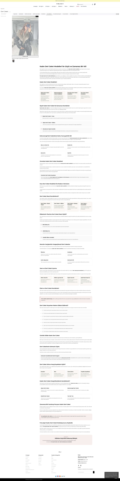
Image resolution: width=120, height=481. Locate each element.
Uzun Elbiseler (53, 472)
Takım (65, 6)
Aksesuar (72, 6)
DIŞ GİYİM (2, 8)
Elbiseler (60, 6)
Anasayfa (35, 6)
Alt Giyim (47, 6)
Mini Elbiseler (53, 466)
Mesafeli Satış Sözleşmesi (30, 469)
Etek (52, 461)
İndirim (77, 6)
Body (52, 458)
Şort (52, 471)
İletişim (27, 464)
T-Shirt (52, 469)
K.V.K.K (27, 471)
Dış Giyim (54, 6)
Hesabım (27, 461)
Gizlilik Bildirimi (28, 472)
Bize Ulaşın (27, 466)
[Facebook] (78, 465)
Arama (27, 458)
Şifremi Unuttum (28, 463)
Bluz (52, 456)
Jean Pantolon (53, 464)
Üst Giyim (41, 6)
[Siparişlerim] (92, 4)
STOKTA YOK (25, 56)
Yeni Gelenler (84, 6)
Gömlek (52, 463)
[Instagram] (80, 465)
